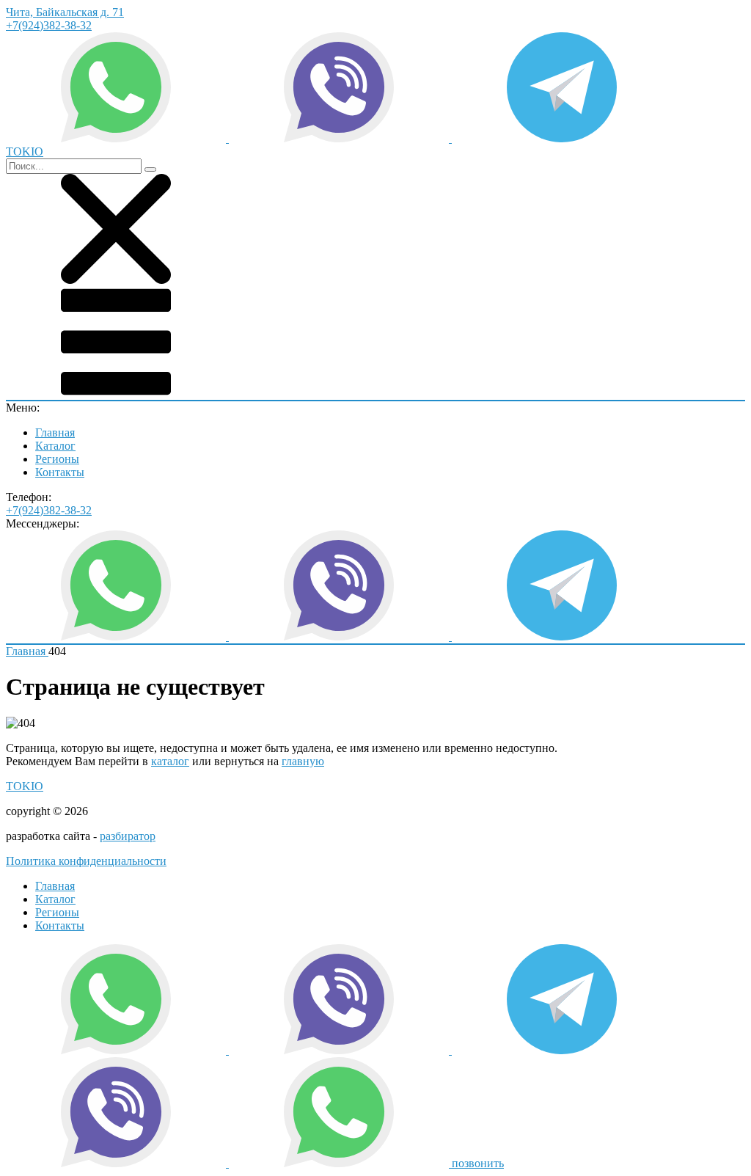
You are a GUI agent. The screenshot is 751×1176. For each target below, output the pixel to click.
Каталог (55, 445)
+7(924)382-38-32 (49, 25)
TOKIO (24, 786)
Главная (55, 432)
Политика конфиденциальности (86, 861)
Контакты (59, 472)
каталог (170, 761)
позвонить (478, 1163)
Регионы (57, 459)
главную (303, 761)
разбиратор (127, 836)
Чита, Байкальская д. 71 (65, 12)
